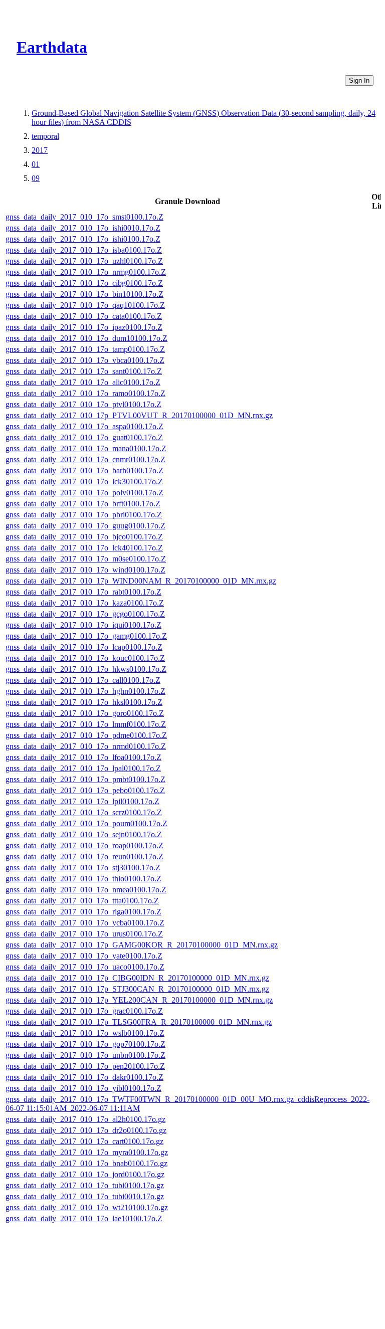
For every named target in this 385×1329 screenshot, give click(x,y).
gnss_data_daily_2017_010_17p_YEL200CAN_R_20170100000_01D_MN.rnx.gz (139, 1000)
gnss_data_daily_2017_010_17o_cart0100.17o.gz (84, 1141)
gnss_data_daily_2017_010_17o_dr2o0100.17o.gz (86, 1130)
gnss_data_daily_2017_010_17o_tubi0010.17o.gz (85, 1196)
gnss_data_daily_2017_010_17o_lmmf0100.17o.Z (86, 724)
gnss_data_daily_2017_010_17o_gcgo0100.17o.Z (85, 614)
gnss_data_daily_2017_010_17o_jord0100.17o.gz (85, 1174)
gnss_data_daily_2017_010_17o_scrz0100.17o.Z (84, 812)
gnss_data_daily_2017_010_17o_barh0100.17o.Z (84, 470)
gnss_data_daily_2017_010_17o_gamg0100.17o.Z (86, 636)
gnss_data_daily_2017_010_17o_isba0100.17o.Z (84, 250)
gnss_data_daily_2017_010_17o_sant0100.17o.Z (84, 371)
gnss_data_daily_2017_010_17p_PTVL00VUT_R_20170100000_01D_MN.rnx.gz (139, 415)
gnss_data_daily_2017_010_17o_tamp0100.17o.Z (85, 349)
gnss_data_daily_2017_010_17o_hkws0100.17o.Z (86, 669)
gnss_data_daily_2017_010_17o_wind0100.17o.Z (85, 569)
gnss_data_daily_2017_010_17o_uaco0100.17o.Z (85, 967)
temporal (45, 136)
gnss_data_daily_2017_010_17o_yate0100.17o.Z (84, 956)
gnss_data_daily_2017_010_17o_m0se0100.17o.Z (86, 558)
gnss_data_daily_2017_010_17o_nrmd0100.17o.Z (86, 746)
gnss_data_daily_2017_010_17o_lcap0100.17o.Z (84, 647)
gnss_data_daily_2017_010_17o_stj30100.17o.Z (83, 867)
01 (36, 164)
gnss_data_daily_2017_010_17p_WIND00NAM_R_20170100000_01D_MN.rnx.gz (141, 581)
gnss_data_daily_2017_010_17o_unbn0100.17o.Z (85, 1055)
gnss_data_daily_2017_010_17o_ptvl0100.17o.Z (83, 404)
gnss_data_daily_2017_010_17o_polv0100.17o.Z (84, 492)
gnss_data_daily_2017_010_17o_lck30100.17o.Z (84, 481)
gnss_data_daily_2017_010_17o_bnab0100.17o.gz (86, 1163)
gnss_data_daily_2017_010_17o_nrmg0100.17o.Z (86, 272)
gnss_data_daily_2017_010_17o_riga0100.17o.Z (83, 911)
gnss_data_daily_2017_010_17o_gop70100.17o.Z (85, 1044)
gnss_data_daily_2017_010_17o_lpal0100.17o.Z (83, 768)
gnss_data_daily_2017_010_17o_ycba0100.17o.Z (85, 922)
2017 (40, 150)
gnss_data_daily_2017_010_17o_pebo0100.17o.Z (85, 790)
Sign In (359, 80)
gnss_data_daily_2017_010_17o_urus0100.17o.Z (84, 933)
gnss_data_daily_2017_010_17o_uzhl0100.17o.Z (84, 261)
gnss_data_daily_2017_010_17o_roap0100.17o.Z (84, 845)
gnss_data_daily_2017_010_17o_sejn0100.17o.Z (84, 834)
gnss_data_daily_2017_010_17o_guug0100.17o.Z (85, 525)
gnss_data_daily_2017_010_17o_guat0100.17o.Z (84, 437)
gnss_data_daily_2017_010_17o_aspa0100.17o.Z (84, 426)
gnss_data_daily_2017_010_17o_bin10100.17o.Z (84, 294)
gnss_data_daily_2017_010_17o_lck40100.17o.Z (84, 547)
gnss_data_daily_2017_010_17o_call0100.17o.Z (83, 680)
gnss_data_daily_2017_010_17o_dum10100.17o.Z (86, 338)
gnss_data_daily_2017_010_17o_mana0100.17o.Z (86, 448)
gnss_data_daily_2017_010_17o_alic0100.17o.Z (83, 382)
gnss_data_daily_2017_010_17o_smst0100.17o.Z (84, 217)
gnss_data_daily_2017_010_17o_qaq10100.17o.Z (85, 305)
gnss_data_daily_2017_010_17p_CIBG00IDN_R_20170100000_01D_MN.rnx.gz (137, 978)
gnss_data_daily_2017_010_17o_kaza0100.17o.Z (85, 603)
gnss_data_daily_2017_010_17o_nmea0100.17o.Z (86, 889)
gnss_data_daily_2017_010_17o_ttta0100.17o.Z (82, 900)
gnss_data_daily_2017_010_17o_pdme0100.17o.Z (86, 735)
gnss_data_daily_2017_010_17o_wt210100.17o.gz (87, 1207)
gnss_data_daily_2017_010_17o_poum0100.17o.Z (86, 823)
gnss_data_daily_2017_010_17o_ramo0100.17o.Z (85, 393)
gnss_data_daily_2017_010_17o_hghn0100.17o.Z (85, 691)
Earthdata (52, 47)
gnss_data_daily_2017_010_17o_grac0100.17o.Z (84, 1011)
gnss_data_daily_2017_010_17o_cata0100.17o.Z (84, 316)
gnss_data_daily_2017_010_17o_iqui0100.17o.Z (83, 625)
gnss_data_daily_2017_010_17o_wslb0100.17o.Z (85, 1033)
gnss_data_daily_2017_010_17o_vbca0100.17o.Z (85, 360)
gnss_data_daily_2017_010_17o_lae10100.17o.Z (84, 1218)
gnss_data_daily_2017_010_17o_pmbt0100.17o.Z (85, 779)
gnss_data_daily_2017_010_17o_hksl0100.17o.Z (84, 702)
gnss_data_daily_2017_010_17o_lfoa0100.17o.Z (83, 757)
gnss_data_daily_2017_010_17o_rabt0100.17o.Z (83, 592)
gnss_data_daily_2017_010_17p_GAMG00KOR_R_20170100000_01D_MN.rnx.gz (142, 944)
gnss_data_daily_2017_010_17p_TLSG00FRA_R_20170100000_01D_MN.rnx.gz (139, 1022)
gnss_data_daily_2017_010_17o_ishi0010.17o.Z (83, 228)
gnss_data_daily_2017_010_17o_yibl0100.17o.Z (83, 1088)
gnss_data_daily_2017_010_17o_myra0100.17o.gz (87, 1152)
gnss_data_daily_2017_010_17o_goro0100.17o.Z (85, 713)
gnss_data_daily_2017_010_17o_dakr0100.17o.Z (84, 1077)
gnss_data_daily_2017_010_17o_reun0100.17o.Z (84, 856)
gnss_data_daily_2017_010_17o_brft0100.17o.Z (83, 503)
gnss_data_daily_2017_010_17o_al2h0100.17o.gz (85, 1119)
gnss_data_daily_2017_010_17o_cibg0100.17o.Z (84, 283)
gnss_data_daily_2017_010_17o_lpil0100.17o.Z (82, 801)
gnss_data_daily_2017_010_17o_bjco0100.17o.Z (84, 536)
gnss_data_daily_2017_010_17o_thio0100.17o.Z (83, 878)
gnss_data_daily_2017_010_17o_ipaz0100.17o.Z (84, 327)
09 (36, 178)
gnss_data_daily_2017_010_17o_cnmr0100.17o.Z (85, 459)
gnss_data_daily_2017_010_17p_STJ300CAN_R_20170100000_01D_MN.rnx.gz (137, 989)
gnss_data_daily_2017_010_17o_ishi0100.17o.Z (83, 239)
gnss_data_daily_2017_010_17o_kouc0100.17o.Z (85, 658)
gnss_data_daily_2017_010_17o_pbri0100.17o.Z (84, 514)
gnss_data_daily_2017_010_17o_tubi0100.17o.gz (85, 1185)
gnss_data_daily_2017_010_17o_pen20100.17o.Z (85, 1066)
